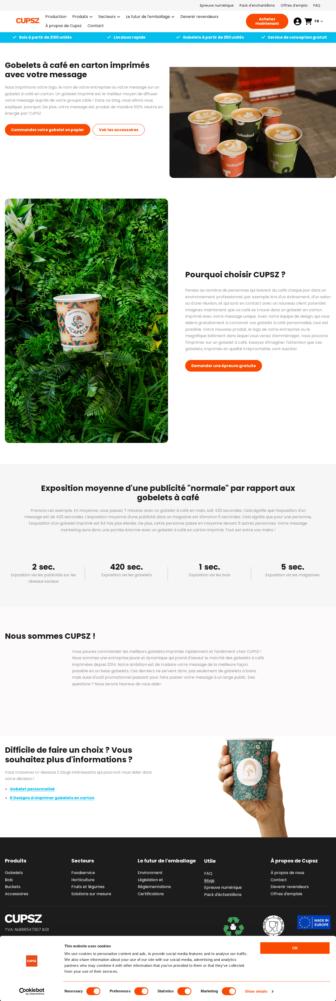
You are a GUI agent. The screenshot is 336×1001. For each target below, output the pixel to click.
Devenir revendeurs (290, 887)
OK (295, 948)
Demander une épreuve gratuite (223, 365)
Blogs (209, 880)
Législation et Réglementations (154, 883)
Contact (279, 880)
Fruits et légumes (88, 887)
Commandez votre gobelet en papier (47, 129)
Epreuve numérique (217, 5)
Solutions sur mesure (91, 894)
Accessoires (16, 894)
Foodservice (83, 873)
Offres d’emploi (294, 5)
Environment (150, 873)
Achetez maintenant (267, 21)
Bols (9, 880)
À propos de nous (287, 873)
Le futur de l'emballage (148, 16)
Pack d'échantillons (223, 894)
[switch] (141, 991)
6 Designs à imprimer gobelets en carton (52, 798)
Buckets (12, 887)
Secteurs (107, 16)
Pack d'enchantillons (257, 5)
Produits (80, 16)
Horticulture (82, 880)
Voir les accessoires (118, 129)
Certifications (151, 894)
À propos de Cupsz (294, 860)
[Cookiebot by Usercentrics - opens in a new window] (31, 991)
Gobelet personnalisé (32, 789)
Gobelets (14, 873)
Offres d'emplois (286, 894)
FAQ (316, 5)
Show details (256, 991)
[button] (82, 16)
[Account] (297, 21)
